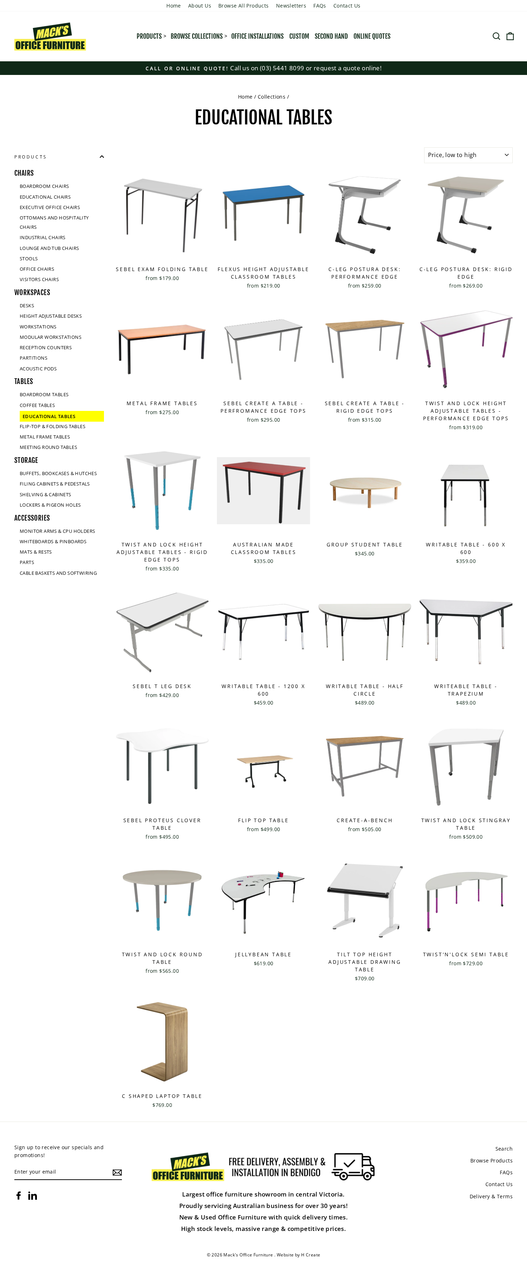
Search (504, 1148)
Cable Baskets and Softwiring (58, 572)
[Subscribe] (117, 1172)
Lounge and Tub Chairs (49, 248)
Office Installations (257, 36)
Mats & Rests (36, 552)
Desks (27, 305)
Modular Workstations (50, 336)
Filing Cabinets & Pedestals (55, 483)
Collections (271, 96)
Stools (29, 258)
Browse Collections (197, 36)
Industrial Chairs (43, 237)
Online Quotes (371, 36)
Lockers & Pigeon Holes (50, 504)
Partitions (33, 358)
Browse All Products (243, 5)
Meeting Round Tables (48, 447)
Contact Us (347, 5)
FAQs (319, 5)
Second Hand (331, 36)
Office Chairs (37, 269)
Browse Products (491, 1160)
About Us (199, 5)
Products (149, 36)
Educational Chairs (45, 196)
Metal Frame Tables (45, 436)
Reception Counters (46, 347)
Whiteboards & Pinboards (53, 541)
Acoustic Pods (38, 368)
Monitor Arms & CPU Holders (57, 530)
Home (173, 5)
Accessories (32, 517)
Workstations (38, 326)
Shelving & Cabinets (45, 494)
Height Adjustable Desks (51, 316)
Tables (23, 381)
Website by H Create (299, 1255)
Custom (299, 36)
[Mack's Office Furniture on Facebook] (18, 1195)
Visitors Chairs (39, 279)
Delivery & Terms (491, 1196)
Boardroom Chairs (44, 186)
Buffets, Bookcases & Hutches (58, 473)
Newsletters (291, 5)
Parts (27, 562)
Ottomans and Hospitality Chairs (54, 222)
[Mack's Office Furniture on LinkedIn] (32, 1195)
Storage (26, 460)
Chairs (24, 173)
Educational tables (49, 416)
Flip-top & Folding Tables (52, 426)
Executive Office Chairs (50, 207)
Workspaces (32, 292)
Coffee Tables (37, 405)
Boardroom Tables (44, 394)
